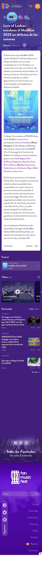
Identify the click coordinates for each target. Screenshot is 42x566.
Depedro (26, 161)
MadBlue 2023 (27, 55)
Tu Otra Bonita (19, 145)
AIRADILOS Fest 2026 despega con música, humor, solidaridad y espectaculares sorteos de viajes (12, 341)
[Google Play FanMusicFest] (17, 6)
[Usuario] (37, 6)
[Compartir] (24, 45)
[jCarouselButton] (41, 291)
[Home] (6, 9)
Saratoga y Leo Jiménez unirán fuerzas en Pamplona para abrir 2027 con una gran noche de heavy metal (13, 320)
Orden (31, 309)
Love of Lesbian (23, 142)
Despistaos (16, 161)
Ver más (34, 372)
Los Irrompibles (9, 296)
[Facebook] (15, 442)
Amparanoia (29, 164)
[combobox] (37, 309)
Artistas (34, 537)
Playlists (34, 544)
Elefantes (31, 145)
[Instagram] (26, 442)
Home (35, 504)
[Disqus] (21, 404)
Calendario (32, 517)
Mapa (35, 530)
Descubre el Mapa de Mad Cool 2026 (13, 362)
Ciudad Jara (9, 168)
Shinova (13, 164)
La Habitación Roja (23, 168)
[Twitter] (21, 442)
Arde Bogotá (20, 158)
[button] (20, 17)
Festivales (33, 511)
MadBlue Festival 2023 (17, 265)
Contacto (33, 550)
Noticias (34, 524)
